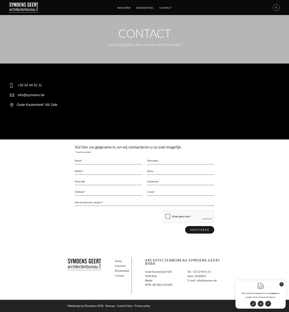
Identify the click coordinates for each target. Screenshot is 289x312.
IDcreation (82, 305)
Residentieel (145, 8)
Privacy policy (142, 305)
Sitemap (110, 305)
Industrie (124, 8)
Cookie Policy (124, 305)
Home (118, 261)
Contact (165, 8)
